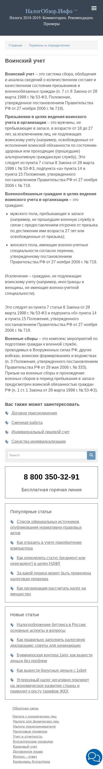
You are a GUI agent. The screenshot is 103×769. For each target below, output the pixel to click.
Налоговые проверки (30, 731)
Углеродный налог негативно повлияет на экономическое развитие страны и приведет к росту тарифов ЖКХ (49, 686)
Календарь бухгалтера (31, 761)
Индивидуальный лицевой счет (41, 432)
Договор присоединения (34, 413)
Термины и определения (49, 45)
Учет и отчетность (27, 736)
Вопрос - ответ (25, 756)
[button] (94, 757)
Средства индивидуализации (39, 441)
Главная (15, 45)
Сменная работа (27, 422)
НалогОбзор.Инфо (49, 11)
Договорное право (28, 751)
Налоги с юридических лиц (34, 716)
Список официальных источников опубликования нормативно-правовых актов (46, 527)
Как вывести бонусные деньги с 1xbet (51, 670)
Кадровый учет (25, 746)
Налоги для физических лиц (36, 721)
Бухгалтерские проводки (33, 741)
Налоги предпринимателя (34, 726)
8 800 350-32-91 (52, 477)
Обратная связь (25, 708)
